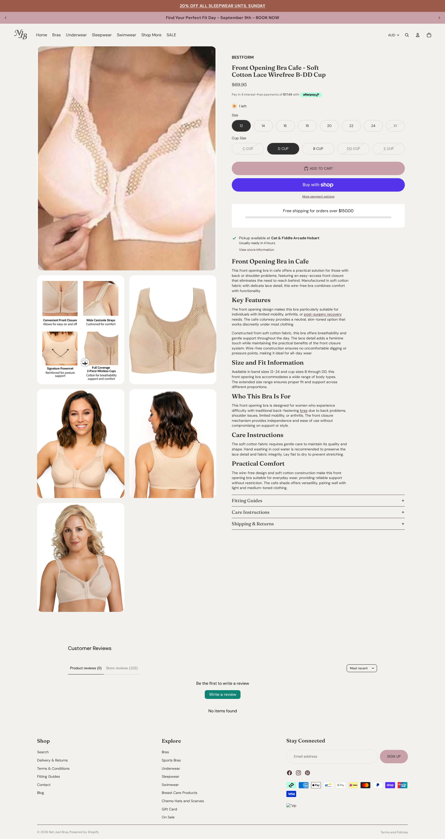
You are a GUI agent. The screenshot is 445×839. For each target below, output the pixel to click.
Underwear (171, 768)
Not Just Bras (58, 832)
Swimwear (170, 784)
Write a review (222, 694)
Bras (165, 752)
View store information (256, 249)
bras (303, 410)
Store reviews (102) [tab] (122, 668)
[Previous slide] (5, 17)
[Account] (417, 35)
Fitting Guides (247, 500)
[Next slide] (439, 17)
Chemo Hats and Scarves (183, 801)
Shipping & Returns (253, 524)
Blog (40, 793)
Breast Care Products (179, 793)
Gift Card (169, 809)
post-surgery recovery (323, 314)
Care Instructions (250, 512)
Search (43, 752)
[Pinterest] (307, 773)
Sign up (394, 756)
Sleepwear (170, 776)
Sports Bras (171, 760)
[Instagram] (298, 773)
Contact (43, 784)
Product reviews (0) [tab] (86, 668)
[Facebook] (289, 773)
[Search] (407, 35)
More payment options (318, 196)
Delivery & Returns (52, 760)
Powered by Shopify (84, 832)
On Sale (168, 817)
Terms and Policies (394, 832)
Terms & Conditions (53, 768)
